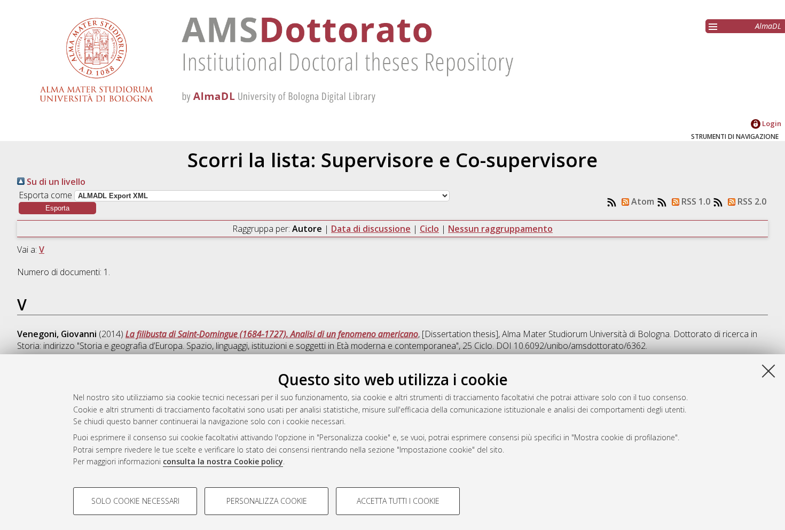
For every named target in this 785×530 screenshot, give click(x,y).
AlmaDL (768, 26)
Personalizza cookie (266, 501)
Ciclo (429, 229)
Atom (641, 201)
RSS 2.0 (750, 201)
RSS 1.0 (694, 201)
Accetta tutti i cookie (398, 501)
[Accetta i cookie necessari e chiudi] (768, 370)
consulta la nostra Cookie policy (223, 461)
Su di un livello (55, 182)
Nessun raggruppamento (500, 229)
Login (770, 123)
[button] (57, 208)
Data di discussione (371, 229)
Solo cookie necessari (135, 501)
